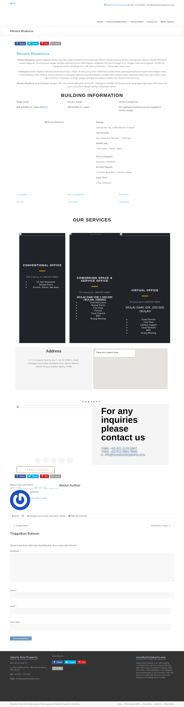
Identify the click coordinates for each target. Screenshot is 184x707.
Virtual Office (136, 22)
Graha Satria (20, 526)
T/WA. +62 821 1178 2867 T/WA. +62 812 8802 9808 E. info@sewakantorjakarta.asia (123, 451)
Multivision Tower (161, 526)
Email (13, 606)
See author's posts (38, 498)
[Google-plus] (54, 461)
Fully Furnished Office (116, 22)
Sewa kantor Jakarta (57, 516)
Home (100, 22)
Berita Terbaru (167, 22)
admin (34, 492)
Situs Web (15, 622)
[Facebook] (37, 461)
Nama (13, 590)
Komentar (15, 551)
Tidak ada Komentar (79, 516)
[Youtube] (70, 461)
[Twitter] (46, 461)
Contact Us (152, 22)
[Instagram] (62, 461)
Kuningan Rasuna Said (38, 516)
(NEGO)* (44, 107)
